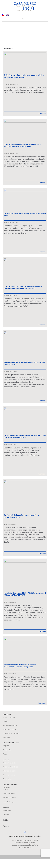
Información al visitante (11, 733)
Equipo (5, 721)
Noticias (5, 820)
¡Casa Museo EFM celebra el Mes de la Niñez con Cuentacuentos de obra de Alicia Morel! (23, 287)
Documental (7, 810)
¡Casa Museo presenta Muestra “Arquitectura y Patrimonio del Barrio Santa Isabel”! (22, 145)
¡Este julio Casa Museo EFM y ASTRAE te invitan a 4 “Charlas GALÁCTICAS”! (25, 594)
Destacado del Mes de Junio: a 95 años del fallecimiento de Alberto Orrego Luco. (20, 666)
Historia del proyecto (10, 725)
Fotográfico (6, 815)
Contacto (6, 826)
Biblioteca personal (9, 771)
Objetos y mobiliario (9, 763)
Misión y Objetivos (9, 717)
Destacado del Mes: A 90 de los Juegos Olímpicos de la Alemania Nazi (24, 363)
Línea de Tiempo (8, 802)
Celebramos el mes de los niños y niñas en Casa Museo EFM (25, 214)
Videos (5, 754)
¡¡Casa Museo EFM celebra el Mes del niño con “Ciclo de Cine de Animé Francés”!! (25, 436)
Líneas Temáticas (9, 793)
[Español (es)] (3, 15)
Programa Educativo (10, 784)
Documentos (7, 750)
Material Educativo (9, 798)
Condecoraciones (9, 775)
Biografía (6, 746)
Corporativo (7, 737)
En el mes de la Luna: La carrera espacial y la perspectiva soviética (21, 516)
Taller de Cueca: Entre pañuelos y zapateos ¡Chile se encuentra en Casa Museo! (24, 76)
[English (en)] (7, 15)
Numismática (7, 779)
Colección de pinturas (10, 767)
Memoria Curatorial (9, 729)
